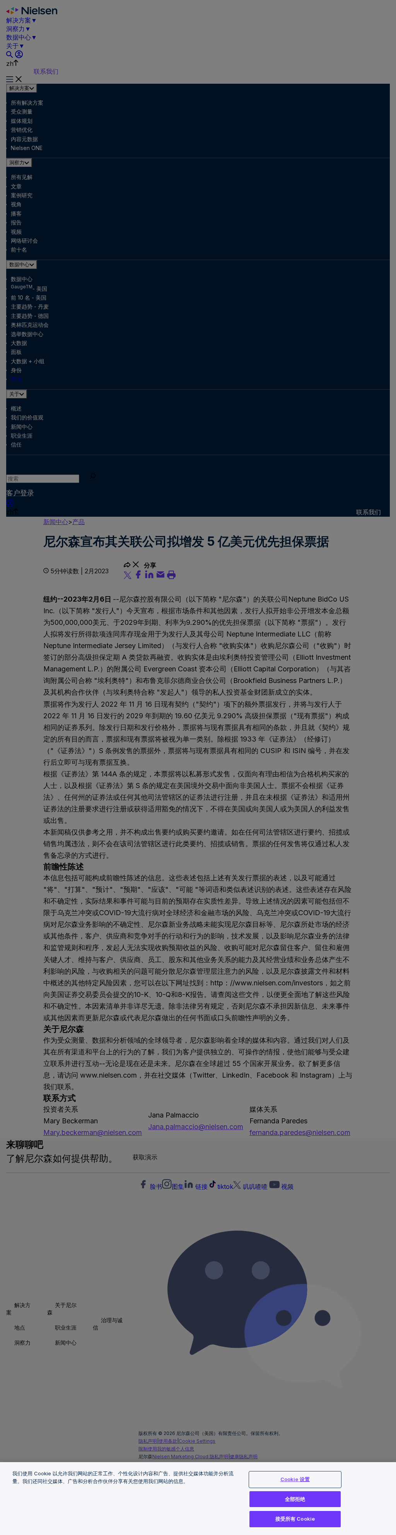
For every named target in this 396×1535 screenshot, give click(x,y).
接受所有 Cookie (295, 1519)
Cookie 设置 (295, 1479)
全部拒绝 (295, 1499)
